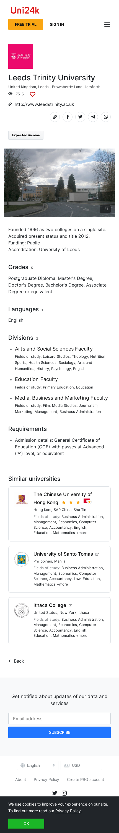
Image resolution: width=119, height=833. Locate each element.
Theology (80, 356)
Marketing (23, 411)
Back (19, 661)
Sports (20, 362)
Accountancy (60, 527)
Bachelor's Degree (64, 285)
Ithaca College (49, 605)
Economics (67, 522)
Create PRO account (85, 779)
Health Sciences (42, 362)
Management (46, 411)
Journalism (88, 405)
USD (76, 765)
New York (68, 612)
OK (26, 823)
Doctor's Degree (25, 285)
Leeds (43, 87)
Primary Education (58, 387)
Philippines (42, 561)
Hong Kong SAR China (52, 509)
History (43, 368)
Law (77, 578)
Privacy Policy (46, 779)
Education (84, 387)
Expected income (26, 135)
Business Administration (80, 411)
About (20, 779)
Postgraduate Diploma (31, 278)
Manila (59, 561)
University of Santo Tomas (63, 554)
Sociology (67, 362)
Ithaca (84, 612)
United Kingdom (22, 87)
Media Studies (64, 405)
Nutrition (97, 356)
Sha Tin (80, 509)
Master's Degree (75, 278)
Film (46, 405)
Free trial (26, 24)
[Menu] (105, 24)
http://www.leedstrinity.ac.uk (44, 104)
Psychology (61, 368)
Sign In (57, 24)
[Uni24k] (25, 11)
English (15, 320)
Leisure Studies (56, 356)
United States (45, 612)
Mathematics (64, 532)
